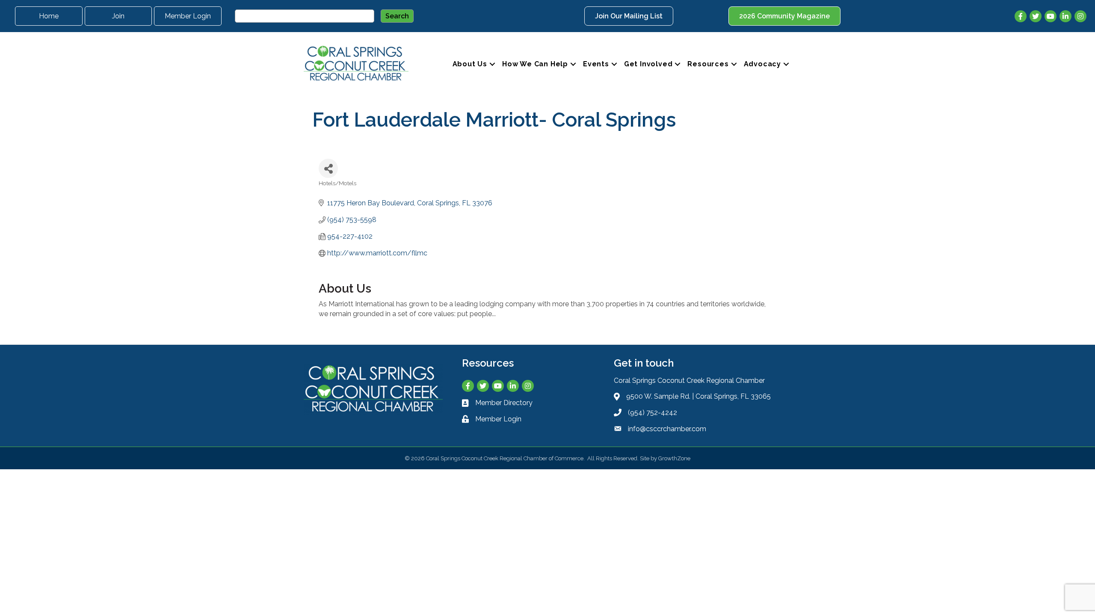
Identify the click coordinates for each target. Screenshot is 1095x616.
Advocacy (762, 64)
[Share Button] (328, 168)
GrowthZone (674, 458)
